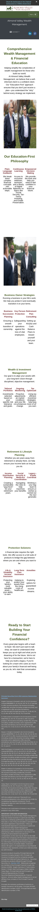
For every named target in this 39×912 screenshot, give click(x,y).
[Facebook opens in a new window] (35, 35)
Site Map (4, 899)
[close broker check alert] (36, 1)
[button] (33, 14)
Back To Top (31, 905)
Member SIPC (15, 863)
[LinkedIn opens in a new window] (30, 35)
